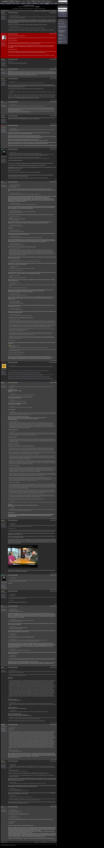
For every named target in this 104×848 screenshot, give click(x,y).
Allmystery (5, 1)
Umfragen (55, 3)
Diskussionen (18, 1)
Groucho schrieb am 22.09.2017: (15, 345)
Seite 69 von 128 (3, 10)
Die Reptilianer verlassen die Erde (62, 42)
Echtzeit (12, 1)
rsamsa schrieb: (12, 365)
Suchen (40, 8)
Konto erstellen (63, 16)
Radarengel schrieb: (13, 104)
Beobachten (31, 8)
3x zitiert (52, 518)
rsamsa (2, 181)
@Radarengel (10, 70)
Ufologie (47, 3)
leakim (2, 101)
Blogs (23, 1)
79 (48, 10)
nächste (54, 10)
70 (46, 10)
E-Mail (38, 6)
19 (40, 10)
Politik (13, 3)
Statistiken (33, 1)
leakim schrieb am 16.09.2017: (14, 15)
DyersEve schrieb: (13, 523)
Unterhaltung (61, 3)
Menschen (2, 3)
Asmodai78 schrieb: (13, 152)
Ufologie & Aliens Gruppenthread (62, 35)
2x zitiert (52, 840)
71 (47, 10)
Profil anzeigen (3, 42)
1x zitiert (52, 76)
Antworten (36, 8)
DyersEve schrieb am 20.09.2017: (15, 203)
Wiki (43, 1)
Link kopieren (3, 18)
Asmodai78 (3, 125)
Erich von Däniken (62, 24)
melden (55, 57)
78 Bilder (21, 8)
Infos (44, 8)
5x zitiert (52, 360)
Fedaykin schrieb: (13, 594)
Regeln (10, 845)
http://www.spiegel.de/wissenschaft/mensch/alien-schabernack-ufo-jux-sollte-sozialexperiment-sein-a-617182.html (27, 720)
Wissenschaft (8, 3)
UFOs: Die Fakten (62, 21)
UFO (28, 6)
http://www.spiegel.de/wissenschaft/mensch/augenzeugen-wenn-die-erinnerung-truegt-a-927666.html (24, 172)
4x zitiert (52, 573)
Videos (28, 1)
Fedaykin (2, 149)
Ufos (30, 6)
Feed (36, 6)
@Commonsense (10, 61)
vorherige (36, 10)
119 (49, 10)
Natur (51, 3)
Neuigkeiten (48, 1)
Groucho (2, 362)
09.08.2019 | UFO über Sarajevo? (62, 39)
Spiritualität (28, 3)
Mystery (18, 3)
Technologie (41, 3)
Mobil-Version (13, 845)
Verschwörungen (35, 3)
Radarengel (3, 12)
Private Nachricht (3, 43)
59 (41, 10)
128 (52, 10)
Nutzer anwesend (62, 6)
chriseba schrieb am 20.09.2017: (15, 319)
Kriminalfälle (23, 3)
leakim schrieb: (12, 81)
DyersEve (2, 382)
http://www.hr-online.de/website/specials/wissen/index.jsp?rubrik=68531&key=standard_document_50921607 (26, 374)
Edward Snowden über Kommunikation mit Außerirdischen (62, 31)
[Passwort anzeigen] (66, 11)
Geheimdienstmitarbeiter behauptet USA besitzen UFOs (62, 27)
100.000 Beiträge (4, 157)
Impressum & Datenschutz (4, 845)
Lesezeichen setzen (4, 19)
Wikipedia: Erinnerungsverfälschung (14, 170)
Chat (39, 1)
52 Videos (26, 8)
